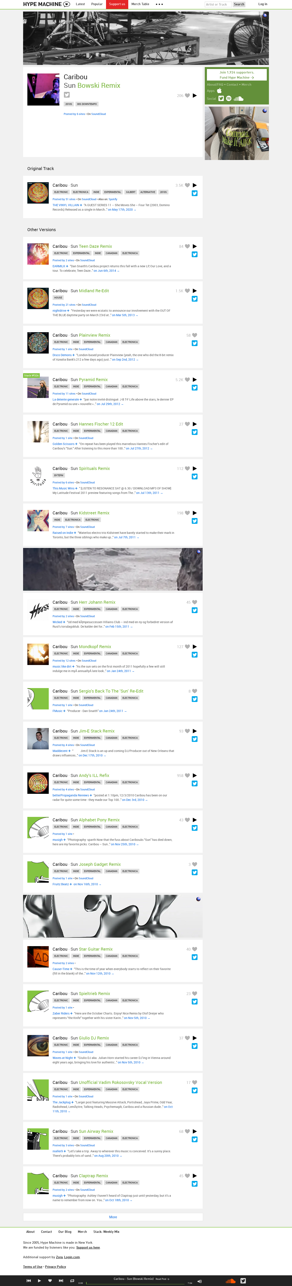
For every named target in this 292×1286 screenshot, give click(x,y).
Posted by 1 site (62, 349)
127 (180, 647)
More (113, 1217)
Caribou (119, 1278)
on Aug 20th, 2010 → (108, 1156)
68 (181, 1131)
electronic (61, 192)
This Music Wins (63, 488)
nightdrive (59, 310)
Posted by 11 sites (64, 393)
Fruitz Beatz (61, 884)
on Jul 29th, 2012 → (110, 404)
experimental (112, 192)
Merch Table (140, 4)
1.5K (179, 291)
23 (188, 993)
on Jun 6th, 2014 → (107, 271)
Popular (97, 4)
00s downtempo (87, 104)
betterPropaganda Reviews (71, 795)
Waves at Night (63, 1058)
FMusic (57, 711)
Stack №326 (31, 375)
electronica (80, 192)
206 (180, 95)
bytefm (58, 475)
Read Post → (162, 1279)
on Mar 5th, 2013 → (125, 315)
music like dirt (62, 666)
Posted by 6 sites (74, 114)
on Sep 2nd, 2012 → (125, 359)
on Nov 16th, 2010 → (88, 884)
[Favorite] (187, 95)
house (58, 297)
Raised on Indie (63, 533)
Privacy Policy (55, 1266)
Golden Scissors (63, 444)
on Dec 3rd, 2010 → (135, 800)
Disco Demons (62, 355)
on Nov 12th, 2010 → (100, 973)
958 (180, 775)
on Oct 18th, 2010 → (119, 1200)
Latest (80, 4)
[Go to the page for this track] (43, 89)
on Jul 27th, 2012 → (139, 448)
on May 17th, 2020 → (122, 209)
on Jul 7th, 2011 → (126, 537)
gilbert (130, 192)
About (30, 1232)
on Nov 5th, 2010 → (137, 1018)
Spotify (113, 199)
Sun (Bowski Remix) (140, 1278)
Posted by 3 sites (63, 1145)
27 (181, 424)
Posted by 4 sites (63, 745)
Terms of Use (32, 1266)
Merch (246, 85)
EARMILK (59, 266)
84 (181, 246)
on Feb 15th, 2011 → (119, 626)
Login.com (72, 1257)
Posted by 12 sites (64, 660)
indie (96, 192)
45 (188, 602)
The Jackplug (62, 1102)
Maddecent (60, 751)
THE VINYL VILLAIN (66, 205)
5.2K (179, 380)
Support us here (88, 1247)
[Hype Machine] (48, 4)
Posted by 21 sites (64, 305)
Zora (59, 1257)
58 (188, 335)
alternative (147, 192)
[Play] (194, 95)
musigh (58, 840)
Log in (262, 4)
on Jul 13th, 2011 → (149, 493)
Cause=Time (61, 969)
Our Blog (64, 1232)
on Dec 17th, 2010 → (92, 755)
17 (188, 1082)
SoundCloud (98, 114)
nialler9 (58, 1151)
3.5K (179, 185)
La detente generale (66, 399)
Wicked (57, 622)
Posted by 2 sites (63, 260)
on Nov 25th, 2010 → (125, 844)
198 (180, 513)
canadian (111, 253)
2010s (68, 104)
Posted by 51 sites (64, 199)
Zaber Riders (61, 1013)
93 (181, 731)
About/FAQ (215, 85)
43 (181, 820)
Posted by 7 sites (63, 527)
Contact (232, 85)
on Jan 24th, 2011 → (121, 671)
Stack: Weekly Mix (106, 1232)
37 (181, 1038)
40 (188, 949)
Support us (117, 4)
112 (180, 468)
